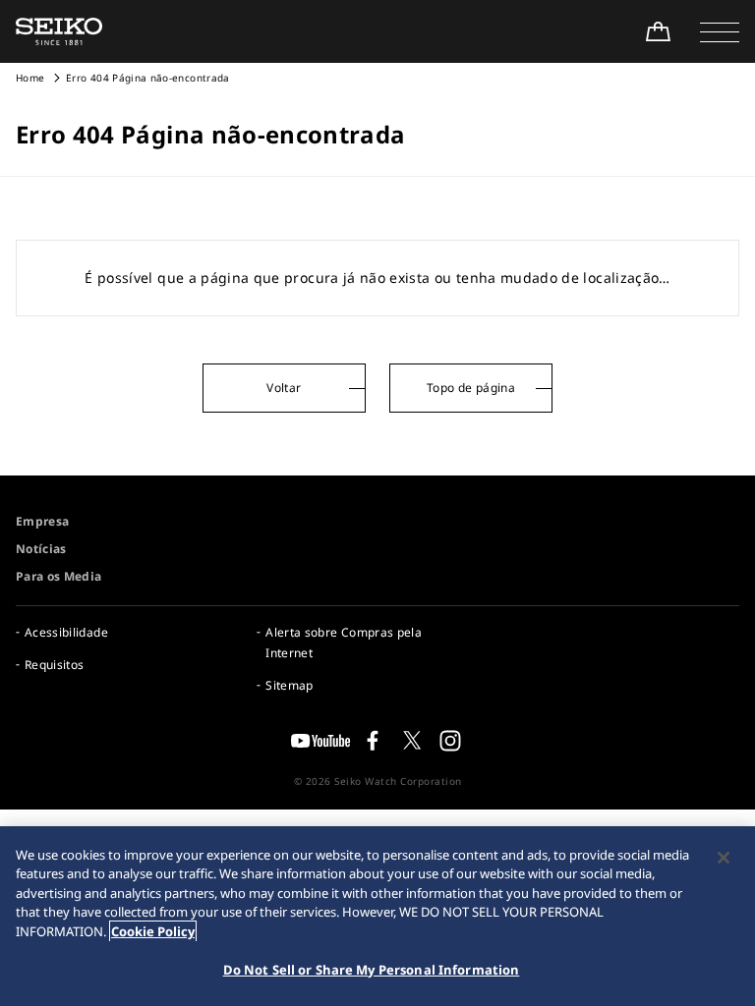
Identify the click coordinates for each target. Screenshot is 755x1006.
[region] (377, 916)
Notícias (41, 548)
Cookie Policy (153, 931)
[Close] (723, 857)
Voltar (283, 387)
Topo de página (471, 387)
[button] (719, 31)
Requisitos (55, 664)
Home (30, 77)
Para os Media (59, 576)
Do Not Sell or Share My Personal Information (371, 969)
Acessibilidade (66, 632)
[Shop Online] (657, 31)
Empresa (42, 521)
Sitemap (289, 685)
